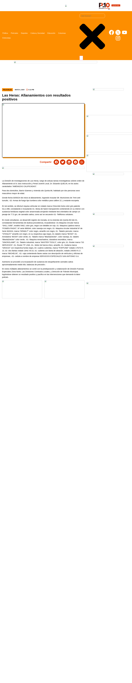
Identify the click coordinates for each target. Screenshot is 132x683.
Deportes (24, 33)
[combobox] (92, 16)
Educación (51, 33)
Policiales (14, 33)
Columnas (62, 33)
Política (5, 33)
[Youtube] (124, 32)
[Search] (81, 58)
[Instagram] (118, 38)
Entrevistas (6, 38)
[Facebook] (111, 32)
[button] (56, 162)
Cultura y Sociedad (38, 33)
